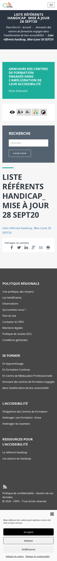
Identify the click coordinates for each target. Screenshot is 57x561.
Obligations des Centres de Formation (24, 411)
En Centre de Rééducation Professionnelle (27, 376)
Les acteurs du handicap (16, 458)
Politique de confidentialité (37, 556)
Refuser (28, 540)
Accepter (29, 532)
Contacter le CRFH (13, 322)
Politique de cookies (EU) (17, 334)
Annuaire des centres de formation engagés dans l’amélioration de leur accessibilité (27, 31)
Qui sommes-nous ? (14, 309)
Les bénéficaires (12, 297)
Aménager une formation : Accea (21, 417)
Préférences (28, 549)
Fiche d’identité (18, 91)
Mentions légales (12, 328)
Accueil (26, 27)
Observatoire (10, 303)
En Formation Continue (16, 369)
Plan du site (9, 315)
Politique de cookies (15, 556)
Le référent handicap (14, 452)
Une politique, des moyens (18, 291)
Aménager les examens (16, 423)
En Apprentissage (12, 363)
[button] (52, 514)
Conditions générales (15, 340)
